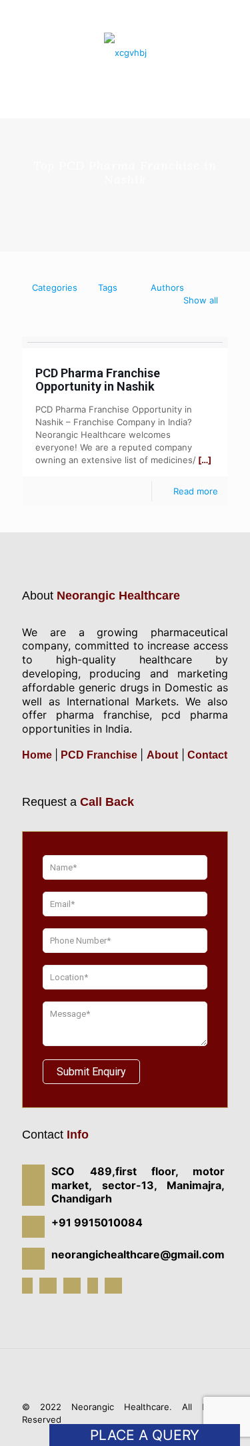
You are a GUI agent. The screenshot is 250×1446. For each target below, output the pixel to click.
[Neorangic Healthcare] (125, 52)
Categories (54, 287)
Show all (200, 300)
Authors (167, 287)
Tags (107, 287)
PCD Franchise (99, 755)
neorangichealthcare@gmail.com (132, 17)
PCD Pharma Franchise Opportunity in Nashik (97, 379)
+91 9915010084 (128, 8)
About (162, 755)
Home (38, 755)
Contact (206, 755)
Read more (195, 491)
